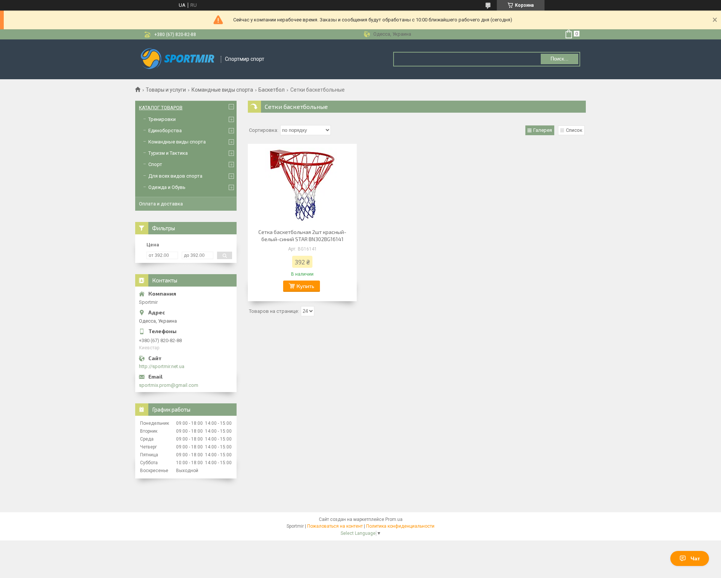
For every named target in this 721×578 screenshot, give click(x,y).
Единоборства (165, 130)
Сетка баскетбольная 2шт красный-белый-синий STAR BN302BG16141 (302, 235)
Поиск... (560, 59)
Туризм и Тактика (168, 153)
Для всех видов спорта (175, 176)
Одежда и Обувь (167, 187)
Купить (305, 286)
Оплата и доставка (161, 204)
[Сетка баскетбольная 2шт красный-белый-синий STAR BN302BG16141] (302, 185)
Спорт (155, 164)
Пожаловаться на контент (335, 526)
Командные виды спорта (222, 90)
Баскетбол (271, 90)
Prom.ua (394, 519)
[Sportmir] (178, 59)
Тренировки (162, 119)
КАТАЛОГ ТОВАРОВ (161, 107)
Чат (695, 558)
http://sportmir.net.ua (161, 366)
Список (574, 130)
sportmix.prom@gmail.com (168, 385)
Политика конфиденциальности (400, 526)
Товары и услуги (166, 90)
